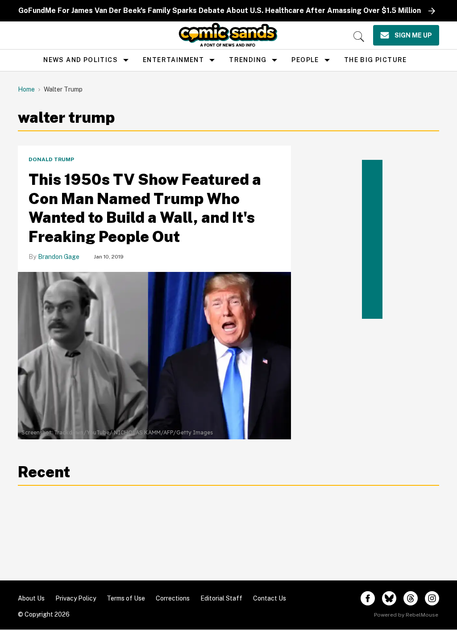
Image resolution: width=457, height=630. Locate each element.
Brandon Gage (58, 256)
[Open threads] (410, 598)
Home (26, 89)
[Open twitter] (389, 598)
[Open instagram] (432, 598)
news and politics (80, 59)
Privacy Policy (75, 598)
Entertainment (173, 59)
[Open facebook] (368, 598)
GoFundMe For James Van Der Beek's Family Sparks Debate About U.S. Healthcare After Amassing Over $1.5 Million (219, 10)
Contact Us (269, 598)
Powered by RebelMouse (406, 615)
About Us (31, 598)
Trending (247, 59)
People (305, 59)
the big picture (375, 59)
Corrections (173, 598)
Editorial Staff (221, 598)
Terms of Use (126, 598)
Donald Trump (51, 159)
